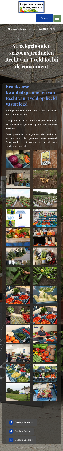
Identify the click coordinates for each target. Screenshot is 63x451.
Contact (44, 18)
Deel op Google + (23, 440)
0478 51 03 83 (48, 29)
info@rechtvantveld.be (23, 29)
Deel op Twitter (22, 431)
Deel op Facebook (24, 422)
